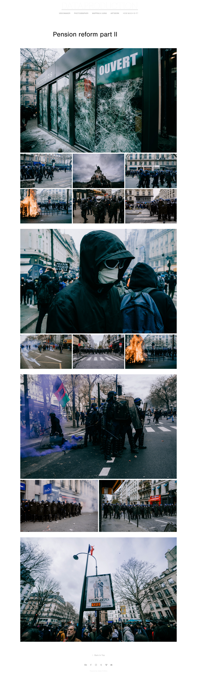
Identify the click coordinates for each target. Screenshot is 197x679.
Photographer (81, 13)
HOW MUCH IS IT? (130, 13)
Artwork (115, 13)
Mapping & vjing (99, 13)
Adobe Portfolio (102, 671)
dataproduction (100, 5)
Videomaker (64, 13)
